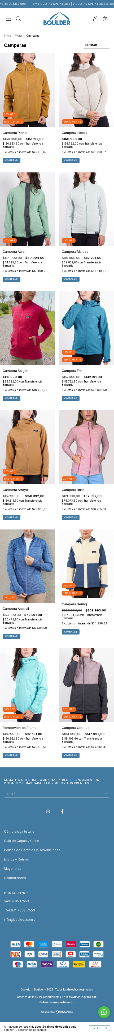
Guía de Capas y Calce (21, 841)
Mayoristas (12, 869)
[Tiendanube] (57, 1013)
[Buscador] (18, 19)
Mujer (18, 35)
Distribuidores (15, 878)
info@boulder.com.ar (20, 920)
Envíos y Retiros (16, 859)
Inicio (7, 35)
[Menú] (8, 19)
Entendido (99, 1028)
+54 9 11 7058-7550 (19, 910)
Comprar (11, 160)
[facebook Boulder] (62, 811)
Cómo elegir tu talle (19, 831)
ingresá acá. (89, 996)
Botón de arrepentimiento (57, 1002)
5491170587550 (16, 901)
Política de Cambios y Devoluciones (32, 850)
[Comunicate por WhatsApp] (104, 1012)
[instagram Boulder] (48, 811)
